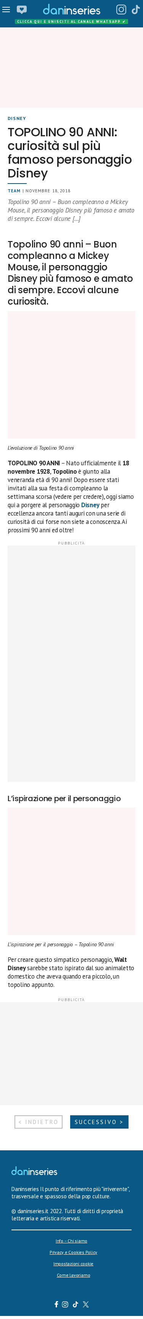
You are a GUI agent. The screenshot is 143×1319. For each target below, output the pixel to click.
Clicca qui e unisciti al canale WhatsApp (71, 21)
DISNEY (17, 118)
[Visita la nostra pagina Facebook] (56, 1305)
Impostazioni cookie (73, 1263)
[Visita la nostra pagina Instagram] (65, 1305)
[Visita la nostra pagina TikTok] (75, 1305)
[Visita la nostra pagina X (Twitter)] (85, 1305)
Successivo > (99, 1122)
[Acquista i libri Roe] (21, 9)
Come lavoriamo (73, 1275)
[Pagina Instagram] (121, 9)
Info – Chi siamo (71, 1241)
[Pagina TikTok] (136, 9)
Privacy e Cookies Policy (73, 1252)
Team (14, 190)
